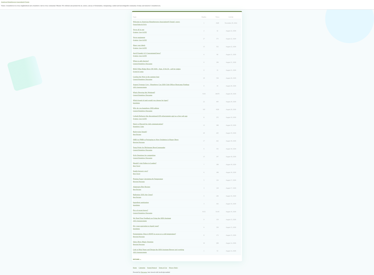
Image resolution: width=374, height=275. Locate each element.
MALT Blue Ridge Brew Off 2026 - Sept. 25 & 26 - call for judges (157, 69)
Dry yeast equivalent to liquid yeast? (146, 226)
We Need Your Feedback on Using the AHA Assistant (152, 218)
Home (135, 268)
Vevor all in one (138, 30)
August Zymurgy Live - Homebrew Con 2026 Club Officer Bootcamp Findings (161, 85)
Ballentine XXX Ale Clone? (143, 195)
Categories (142, 268)
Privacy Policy (173, 268)
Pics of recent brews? (140, 210)
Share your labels (139, 45)
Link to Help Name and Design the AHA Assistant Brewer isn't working (158, 250)
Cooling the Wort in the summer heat (146, 77)
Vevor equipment (139, 37)
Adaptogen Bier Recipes (141, 187)
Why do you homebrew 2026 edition (146, 108)
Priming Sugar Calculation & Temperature (148, 179)
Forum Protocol (152, 268)
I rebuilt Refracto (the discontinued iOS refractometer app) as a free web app (160, 116)
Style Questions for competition (144, 155)
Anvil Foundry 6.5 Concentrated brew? (147, 53)
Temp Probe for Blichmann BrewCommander (149, 147)
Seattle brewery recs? (140, 171)
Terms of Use (163, 268)
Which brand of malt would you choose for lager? (150, 100)
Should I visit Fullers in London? (144, 163)
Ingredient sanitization (141, 202)
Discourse (144, 272)
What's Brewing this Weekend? (144, 92)
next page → (137, 259)
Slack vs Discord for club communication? (148, 124)
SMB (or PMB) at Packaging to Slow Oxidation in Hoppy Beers (156, 140)
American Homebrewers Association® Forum (15, 2)
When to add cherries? (141, 61)
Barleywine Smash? (140, 132)
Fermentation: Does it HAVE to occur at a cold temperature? (154, 234)
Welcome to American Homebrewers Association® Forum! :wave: (156, 22)
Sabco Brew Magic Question (143, 242)
